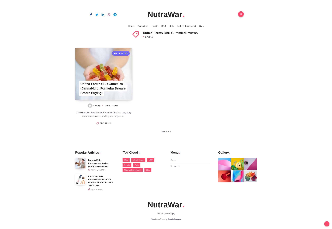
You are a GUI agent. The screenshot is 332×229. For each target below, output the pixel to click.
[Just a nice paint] (237, 176)
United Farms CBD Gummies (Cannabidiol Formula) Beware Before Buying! (103, 88)
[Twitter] (97, 14)
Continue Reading (120, 92)
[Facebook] (90, 14)
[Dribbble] (109, 14)
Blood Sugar (138, 160)
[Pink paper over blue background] (224, 164)
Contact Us (143, 26)
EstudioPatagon (174, 219)
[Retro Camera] (237, 164)
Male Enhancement (186, 26)
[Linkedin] (103, 14)
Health (155, 26)
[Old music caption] (250, 164)
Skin (201, 26)
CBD (163, 26)
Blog (126, 160)
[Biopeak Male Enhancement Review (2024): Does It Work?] (80, 163)
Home (131, 26)
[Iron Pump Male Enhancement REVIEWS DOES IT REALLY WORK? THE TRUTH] (80, 179)
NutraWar (164, 14)
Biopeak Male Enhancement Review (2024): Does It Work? (98, 163)
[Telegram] (115, 14)
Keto (172, 26)
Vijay (172, 214)
